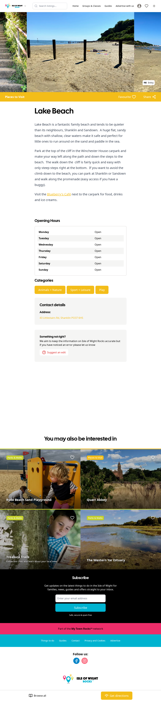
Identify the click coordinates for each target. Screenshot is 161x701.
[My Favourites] (146, 6)
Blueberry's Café (59, 194)
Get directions (119, 696)
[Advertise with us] (154, 6)
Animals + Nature (50, 290)
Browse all (40, 695)
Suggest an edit (56, 352)
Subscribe (80, 608)
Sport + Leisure (80, 290)
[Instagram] (84, 661)
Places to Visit (15, 97)
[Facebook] (76, 661)
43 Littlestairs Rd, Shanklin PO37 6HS (61, 318)
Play (102, 290)
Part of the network (80, 628)
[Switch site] (25, 6)
